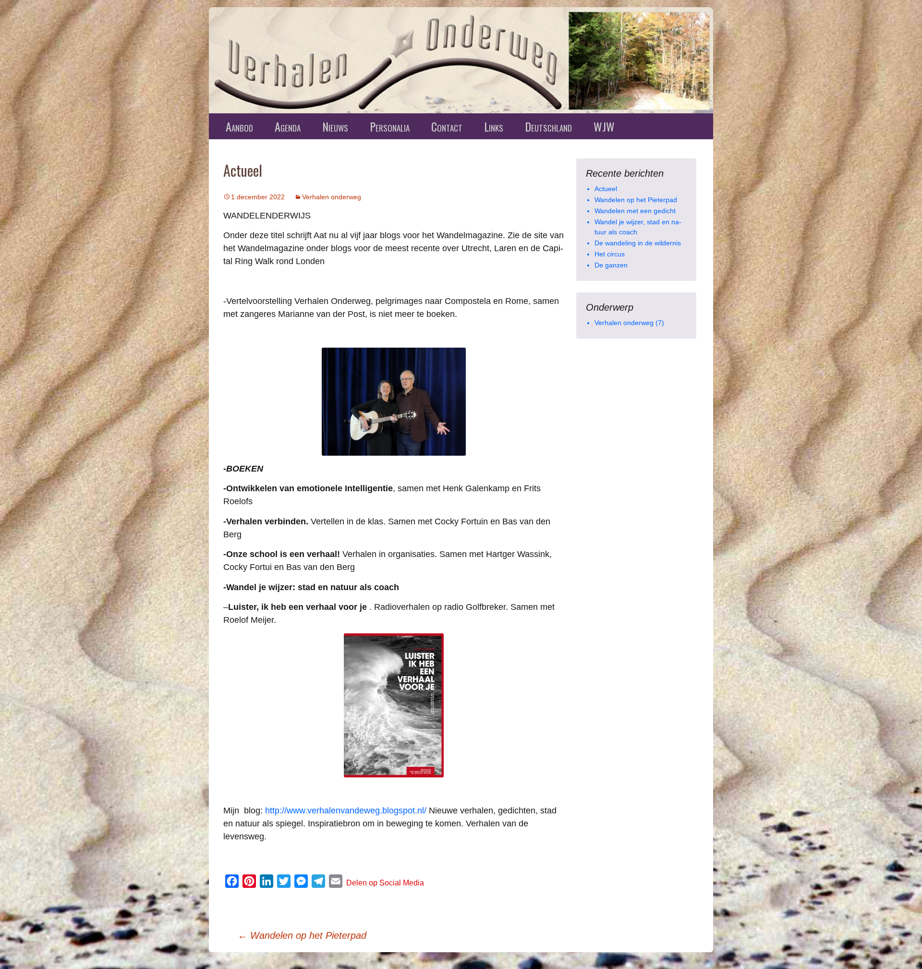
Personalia (390, 126)
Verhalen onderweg (331, 197)
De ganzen (611, 265)
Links (493, 126)
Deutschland (548, 126)
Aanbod (239, 126)
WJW (604, 126)
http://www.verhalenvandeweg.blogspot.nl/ (345, 810)
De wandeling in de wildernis (637, 243)
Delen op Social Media (385, 883)
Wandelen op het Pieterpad (302, 935)
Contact (446, 126)
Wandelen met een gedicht (635, 211)
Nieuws (335, 126)
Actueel (605, 189)
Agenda (288, 126)
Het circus (609, 254)
